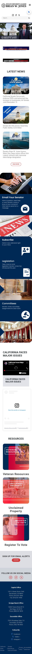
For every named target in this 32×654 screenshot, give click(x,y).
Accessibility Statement (27, 648)
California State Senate (2, 648)
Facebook (16, 15)
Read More (16, 164)
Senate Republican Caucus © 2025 (12, 648)
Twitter (19, 15)
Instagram (13, 15)
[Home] (13, 5)
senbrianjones (22, 428)
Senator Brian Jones (9, 428)
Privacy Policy (21, 648)
